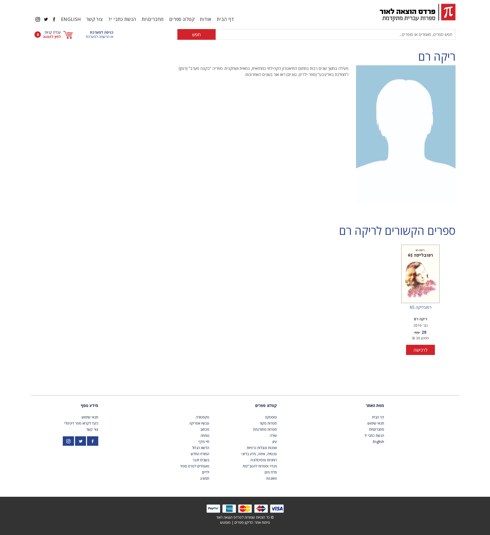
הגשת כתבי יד (122, 19)
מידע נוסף (89, 405)
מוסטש (225, 522)
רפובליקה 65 (420, 307)
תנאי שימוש (376, 423)
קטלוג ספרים (266, 405)
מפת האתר (375, 405)
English (71, 19)
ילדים (205, 472)
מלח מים (271, 472)
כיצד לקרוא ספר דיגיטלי (81, 423)
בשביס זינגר (201, 459)
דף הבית (225, 19)
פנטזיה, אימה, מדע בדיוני (259, 453)
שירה (273, 435)
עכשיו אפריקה (199, 423)
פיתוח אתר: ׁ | (245, 522)
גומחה (205, 435)
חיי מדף (203, 441)
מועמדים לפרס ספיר (194, 466)
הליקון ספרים (244, 522)
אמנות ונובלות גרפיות (262, 447)
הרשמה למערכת (97, 36)
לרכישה (420, 350)
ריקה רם (437, 56)
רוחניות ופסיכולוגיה (263, 459)
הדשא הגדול (200, 447)
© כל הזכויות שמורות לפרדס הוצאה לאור (245, 517)
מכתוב (204, 429)
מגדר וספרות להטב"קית (260, 466)
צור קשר (94, 19)
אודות (205, 19)
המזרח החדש (200, 453)
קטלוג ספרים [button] (181, 19)
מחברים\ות (153, 19)
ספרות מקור (268, 423)
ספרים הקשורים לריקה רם (397, 230)
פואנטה (271, 478)
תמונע (204, 478)
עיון (275, 441)
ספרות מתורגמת (265, 429)
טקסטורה (202, 417)
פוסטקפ (271, 417)
